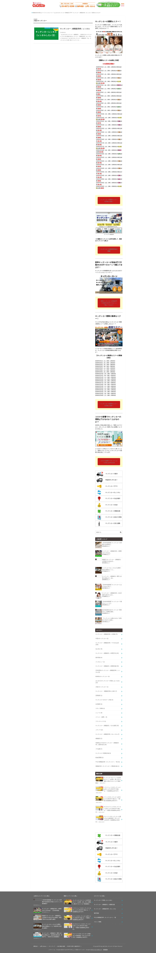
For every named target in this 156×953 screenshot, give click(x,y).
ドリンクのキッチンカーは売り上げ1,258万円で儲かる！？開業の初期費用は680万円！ (108, 799)
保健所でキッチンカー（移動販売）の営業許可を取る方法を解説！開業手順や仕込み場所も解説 (52, 917)
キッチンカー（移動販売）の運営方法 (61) (107, 653)
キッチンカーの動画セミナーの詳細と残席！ (108, 404)
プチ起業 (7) (99, 749)
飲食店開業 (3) (99, 757)
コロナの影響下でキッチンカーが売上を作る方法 (108, 461)
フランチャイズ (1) (101, 721)
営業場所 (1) (99, 695)
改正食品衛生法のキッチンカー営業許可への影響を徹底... (112, 610)
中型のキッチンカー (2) (102, 638)
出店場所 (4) (99, 704)
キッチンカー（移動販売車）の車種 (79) (106, 634)
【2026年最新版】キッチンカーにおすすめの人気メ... (112, 585)
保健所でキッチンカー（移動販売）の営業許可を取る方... (112, 560)
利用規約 (105, 949)
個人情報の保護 (61, 946)
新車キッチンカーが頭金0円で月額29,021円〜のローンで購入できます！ (109, 303)
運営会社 (35, 946)
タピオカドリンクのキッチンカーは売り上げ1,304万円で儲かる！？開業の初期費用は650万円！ (108, 809)
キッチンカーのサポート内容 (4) (104, 699)
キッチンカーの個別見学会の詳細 (108, 250)
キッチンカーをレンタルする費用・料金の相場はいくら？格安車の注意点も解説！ (52, 926)
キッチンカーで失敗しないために (103, 900)
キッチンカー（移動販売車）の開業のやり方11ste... (112, 552)
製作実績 (96, 913)
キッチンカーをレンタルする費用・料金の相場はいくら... (112, 568)
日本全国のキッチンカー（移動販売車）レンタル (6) (108, 671)
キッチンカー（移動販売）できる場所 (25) (107, 725)
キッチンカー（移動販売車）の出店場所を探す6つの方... (112, 593)
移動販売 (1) (99, 738)
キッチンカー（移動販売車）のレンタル (105, 909)
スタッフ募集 (97, 921)
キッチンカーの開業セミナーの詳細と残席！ (108, 200)
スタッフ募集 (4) (100, 708)
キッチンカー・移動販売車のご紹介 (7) (106, 691)
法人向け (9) (99, 649)
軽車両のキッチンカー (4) (103, 676)
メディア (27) (99, 730)
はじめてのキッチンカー (107, 946)
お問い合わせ (43, 946)
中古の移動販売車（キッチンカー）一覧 (105, 917)
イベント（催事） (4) (101, 717)
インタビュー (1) (100, 661)
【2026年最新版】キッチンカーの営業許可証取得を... (112, 543)
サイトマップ (52, 946)
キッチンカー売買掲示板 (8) (103, 753)
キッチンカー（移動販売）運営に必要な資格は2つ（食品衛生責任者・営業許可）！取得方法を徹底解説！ (52, 935)
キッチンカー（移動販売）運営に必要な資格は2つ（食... (112, 577)
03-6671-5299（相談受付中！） (74, 946)
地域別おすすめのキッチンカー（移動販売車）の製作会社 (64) (107, 743)
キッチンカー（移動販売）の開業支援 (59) (107, 666)
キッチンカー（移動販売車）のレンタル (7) (107, 734)
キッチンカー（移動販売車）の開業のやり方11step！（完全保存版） (52, 909)
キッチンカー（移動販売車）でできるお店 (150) (107, 643)
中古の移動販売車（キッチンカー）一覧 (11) (108, 761)
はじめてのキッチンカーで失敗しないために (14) (108, 681)
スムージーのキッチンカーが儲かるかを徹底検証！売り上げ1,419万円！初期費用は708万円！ (108, 819)
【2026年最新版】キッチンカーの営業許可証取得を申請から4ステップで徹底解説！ (52, 901)
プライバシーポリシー (96, 949)
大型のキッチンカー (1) (102, 687)
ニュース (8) (99, 712)
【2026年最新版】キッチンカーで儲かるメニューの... (112, 602)
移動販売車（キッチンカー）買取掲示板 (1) (107, 766)
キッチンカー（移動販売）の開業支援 (104, 904)
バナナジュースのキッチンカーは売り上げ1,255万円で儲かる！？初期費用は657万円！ (108, 790)
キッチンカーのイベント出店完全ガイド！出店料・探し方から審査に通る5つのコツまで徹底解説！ (108, 780)
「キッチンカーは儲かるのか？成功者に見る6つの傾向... (112, 619)
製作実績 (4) (99, 657)
